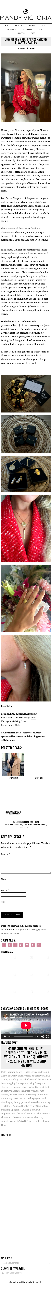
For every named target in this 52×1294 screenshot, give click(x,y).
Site (3, 902)
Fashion (25, 822)
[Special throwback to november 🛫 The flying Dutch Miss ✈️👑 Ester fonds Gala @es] (42, 963)
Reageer (33, 48)
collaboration (16, 825)
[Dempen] (42, 1036)
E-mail (5, 890)
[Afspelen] (4, 1036)
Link (23, 721)
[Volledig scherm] (47, 1036)
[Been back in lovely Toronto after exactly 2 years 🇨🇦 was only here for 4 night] (26, 980)
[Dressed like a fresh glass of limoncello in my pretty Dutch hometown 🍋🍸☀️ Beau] (9, 963)
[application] (26, 1025)
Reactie (5, 854)
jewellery (28, 825)
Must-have (34, 822)
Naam (5, 879)
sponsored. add (26, 828)
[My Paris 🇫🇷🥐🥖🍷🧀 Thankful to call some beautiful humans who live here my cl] (9, 997)
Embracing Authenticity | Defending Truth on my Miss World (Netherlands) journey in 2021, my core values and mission (26, 1056)
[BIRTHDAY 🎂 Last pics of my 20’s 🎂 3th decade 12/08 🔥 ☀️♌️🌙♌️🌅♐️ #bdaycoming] (42, 980)
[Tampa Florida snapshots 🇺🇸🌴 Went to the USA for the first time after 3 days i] (42, 997)
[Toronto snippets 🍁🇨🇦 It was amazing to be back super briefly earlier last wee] (9, 980)
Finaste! (42, 253)
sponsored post (39, 825)
